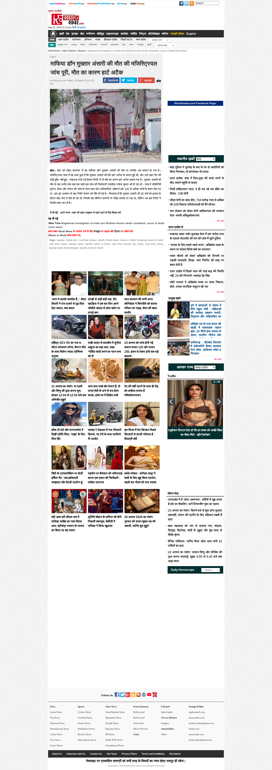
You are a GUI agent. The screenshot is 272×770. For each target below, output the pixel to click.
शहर (52, 44)
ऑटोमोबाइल (154, 33)
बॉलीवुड (100, 33)
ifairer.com (194, 728)
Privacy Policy (129, 754)
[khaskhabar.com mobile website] (154, 696)
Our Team (112, 754)
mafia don (71, 240)
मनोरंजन (90, 33)
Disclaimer (175, 754)
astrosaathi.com (196, 717)
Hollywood (139, 717)
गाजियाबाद (93, 44)
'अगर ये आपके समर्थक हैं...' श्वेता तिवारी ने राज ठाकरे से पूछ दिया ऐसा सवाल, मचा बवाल (68, 304)
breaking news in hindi (150, 240)
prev (171, 401)
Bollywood (139, 712)
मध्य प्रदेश (141, 39)
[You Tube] (149, 696)
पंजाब (97, 39)
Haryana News (112, 728)
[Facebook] (117, 696)
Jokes (136, 734)
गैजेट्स (142, 33)
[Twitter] (122, 696)
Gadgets (165, 723)
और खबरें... (218, 359)
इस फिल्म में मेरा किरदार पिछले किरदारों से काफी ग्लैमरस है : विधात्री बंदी (140, 434)
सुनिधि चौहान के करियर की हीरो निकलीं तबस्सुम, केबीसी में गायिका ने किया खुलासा (105, 521)
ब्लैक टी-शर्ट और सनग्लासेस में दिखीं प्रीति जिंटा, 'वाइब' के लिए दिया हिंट (68, 434)
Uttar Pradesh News (115, 712)
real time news (58, 243)
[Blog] (138, 696)
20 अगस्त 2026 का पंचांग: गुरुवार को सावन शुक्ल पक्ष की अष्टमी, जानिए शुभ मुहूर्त (139, 521)
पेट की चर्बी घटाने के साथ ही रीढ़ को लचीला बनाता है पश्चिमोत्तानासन (141, 391)
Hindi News (54, 50)
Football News (85, 717)
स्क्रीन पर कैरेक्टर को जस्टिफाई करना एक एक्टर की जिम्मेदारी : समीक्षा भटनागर (105, 478)
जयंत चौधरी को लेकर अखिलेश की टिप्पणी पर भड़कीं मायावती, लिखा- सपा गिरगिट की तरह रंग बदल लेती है (197, 260)
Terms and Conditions (153, 754)
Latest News (56, 712)
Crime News (56, 734)
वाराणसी (104, 44)
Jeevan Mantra (169, 717)
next (219, 401)
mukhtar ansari (88, 240)
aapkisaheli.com (197, 712)
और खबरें (220, 221)
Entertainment (140, 706)
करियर (165, 33)
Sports (81, 706)
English (82, 27)
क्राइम (74, 33)
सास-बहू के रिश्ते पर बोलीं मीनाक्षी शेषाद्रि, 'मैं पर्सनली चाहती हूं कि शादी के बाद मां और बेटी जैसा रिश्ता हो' (195, 432)
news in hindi (127, 240)
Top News (55, 717)
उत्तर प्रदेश (63, 39)
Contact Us (96, 754)
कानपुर (74, 44)
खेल (82, 33)
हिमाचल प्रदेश (110, 39)
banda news (76, 243)
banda (60, 240)
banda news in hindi (97, 243)
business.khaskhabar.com (201, 723)
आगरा (131, 44)
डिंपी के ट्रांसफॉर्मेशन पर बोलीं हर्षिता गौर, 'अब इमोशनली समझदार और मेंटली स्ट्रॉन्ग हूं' (67, 478)
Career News (56, 745)
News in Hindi (57, 235)
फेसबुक (97, 231)
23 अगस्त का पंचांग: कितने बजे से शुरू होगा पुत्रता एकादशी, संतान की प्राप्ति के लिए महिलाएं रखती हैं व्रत (195, 515)
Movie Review (140, 728)
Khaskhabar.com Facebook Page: (195, 103)
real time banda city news (127, 243)
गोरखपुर (140, 44)
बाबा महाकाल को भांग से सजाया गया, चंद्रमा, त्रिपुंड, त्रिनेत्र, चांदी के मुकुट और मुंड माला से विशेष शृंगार (195, 530)
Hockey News (84, 734)
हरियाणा (88, 39)
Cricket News (84, 712)
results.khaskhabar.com (200, 739)
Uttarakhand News (114, 745)
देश (67, 33)
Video (164, 734)
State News (111, 706)
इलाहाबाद (114, 44)
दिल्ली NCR (126, 39)
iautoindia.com (196, 734)
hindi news (112, 240)
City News (55, 739)
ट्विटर (117, 231)
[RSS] (133, 696)
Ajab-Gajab (166, 712)
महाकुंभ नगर (62, 44)
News (52, 706)
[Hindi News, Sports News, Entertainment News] (53, 33)
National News (57, 723)
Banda (81, 50)
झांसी (149, 44)
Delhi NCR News (113, 739)
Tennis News (84, 723)
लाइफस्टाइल (112, 33)
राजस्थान (76, 39)
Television (138, 723)
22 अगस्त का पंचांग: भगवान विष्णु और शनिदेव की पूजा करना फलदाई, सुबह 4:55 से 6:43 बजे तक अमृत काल (195, 557)
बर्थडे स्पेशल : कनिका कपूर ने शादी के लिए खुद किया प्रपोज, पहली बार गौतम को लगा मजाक (140, 478)
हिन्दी (74, 27)
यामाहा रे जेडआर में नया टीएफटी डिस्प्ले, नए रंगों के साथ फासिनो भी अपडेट (104, 434)
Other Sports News (87, 739)
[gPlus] (127, 696)
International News (59, 728)
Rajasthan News (113, 717)
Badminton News (86, 728)
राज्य (52, 39)
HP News (109, 734)
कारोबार (124, 33)
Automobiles (167, 728)
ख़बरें (61, 33)
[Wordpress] (144, 696)
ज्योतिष (133, 33)
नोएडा (82, 44)
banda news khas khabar (63, 247)
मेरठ (123, 44)
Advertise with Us (76, 754)
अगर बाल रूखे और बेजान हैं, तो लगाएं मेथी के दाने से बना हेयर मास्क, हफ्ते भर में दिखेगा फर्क (104, 391)
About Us (57, 754)
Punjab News (111, 723)
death (101, 240)
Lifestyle (165, 706)
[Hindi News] (67, 24)
